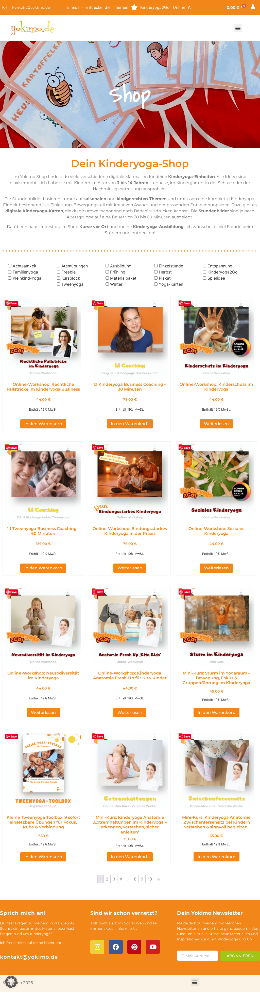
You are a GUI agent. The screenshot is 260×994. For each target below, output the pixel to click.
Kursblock (70, 278)
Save (13, 303)
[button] (238, 28)
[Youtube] (153, 947)
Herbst (165, 272)
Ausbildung (120, 265)
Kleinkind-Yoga (27, 278)
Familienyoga (25, 272)
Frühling (117, 272)
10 (150, 878)
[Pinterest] (134, 947)
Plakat (165, 278)
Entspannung (219, 265)
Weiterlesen (216, 423)
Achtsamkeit (25, 265)
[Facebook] (116, 947)
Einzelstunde (171, 265)
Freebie (68, 272)
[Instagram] (97, 947)
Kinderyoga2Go (222, 272)
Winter (116, 284)
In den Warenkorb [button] (43, 423)
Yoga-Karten (171, 284)
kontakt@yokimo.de (29, 957)
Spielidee (216, 278)
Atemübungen (74, 265)
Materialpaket (123, 278)
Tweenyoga (72, 284)
